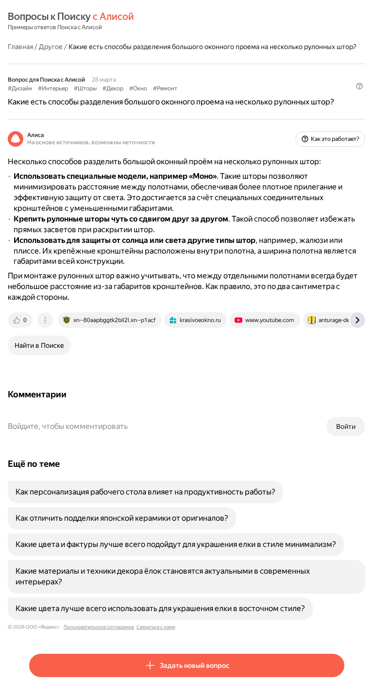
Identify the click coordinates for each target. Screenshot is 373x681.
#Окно (138, 88)
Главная (20, 47)
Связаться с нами (155, 627)
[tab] (21, 320)
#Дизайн (20, 88)
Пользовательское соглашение (99, 627)
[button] (359, 86)
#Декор (112, 88)
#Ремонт (165, 88)
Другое (51, 47)
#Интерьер (53, 88)
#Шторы (85, 88)
